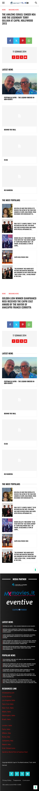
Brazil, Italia (6, 719)
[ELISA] (19, 146)
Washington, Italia (8, 715)
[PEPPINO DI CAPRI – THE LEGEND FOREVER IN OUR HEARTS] (19, 83)
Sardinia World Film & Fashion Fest (15, 752)
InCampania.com (8, 693)
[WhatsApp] (29, 40)
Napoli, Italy (6, 744)
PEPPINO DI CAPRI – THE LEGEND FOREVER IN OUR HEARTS (19, 98)
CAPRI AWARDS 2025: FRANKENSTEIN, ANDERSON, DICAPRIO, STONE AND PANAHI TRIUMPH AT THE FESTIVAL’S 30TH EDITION (19, 636)
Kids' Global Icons (8, 748)
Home (4, 10)
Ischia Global (6, 696)
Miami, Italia (6, 712)
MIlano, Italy (6, 733)
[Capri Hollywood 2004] (7, 257)
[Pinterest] (23, 40)
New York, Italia (7, 708)
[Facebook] (10, 40)
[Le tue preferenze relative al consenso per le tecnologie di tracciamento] (35, 787)
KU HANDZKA (8, 190)
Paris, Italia (6, 729)
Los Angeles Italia (8, 700)
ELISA (6, 160)
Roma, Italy (6, 737)
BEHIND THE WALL (10, 129)
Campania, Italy (7, 741)
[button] (3, 3)
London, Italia (7, 725)
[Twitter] (16, 40)
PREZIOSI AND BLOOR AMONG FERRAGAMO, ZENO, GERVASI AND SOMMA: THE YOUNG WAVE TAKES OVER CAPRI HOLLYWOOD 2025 (19, 648)
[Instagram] (17, 57)
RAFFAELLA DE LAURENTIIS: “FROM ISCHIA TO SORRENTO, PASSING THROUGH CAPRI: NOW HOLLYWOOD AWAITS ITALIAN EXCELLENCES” (20, 631)
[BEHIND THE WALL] (19, 115)
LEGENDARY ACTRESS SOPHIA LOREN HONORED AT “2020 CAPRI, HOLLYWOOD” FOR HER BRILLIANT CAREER (18, 670)
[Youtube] (25, 57)
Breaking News (14, 10)
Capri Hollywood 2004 (21, 257)
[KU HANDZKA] (19, 176)
